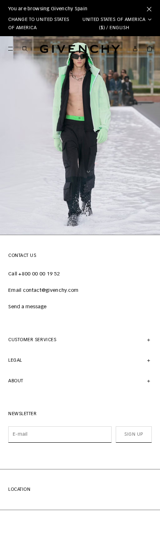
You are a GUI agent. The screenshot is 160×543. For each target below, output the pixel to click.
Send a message (27, 307)
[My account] (135, 48)
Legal (15, 360)
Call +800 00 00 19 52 (34, 274)
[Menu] (10, 49)
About (15, 381)
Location (19, 489)
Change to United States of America (38, 23)
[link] (149, 49)
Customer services (32, 339)
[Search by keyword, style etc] (25, 49)
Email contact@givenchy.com (43, 290)
